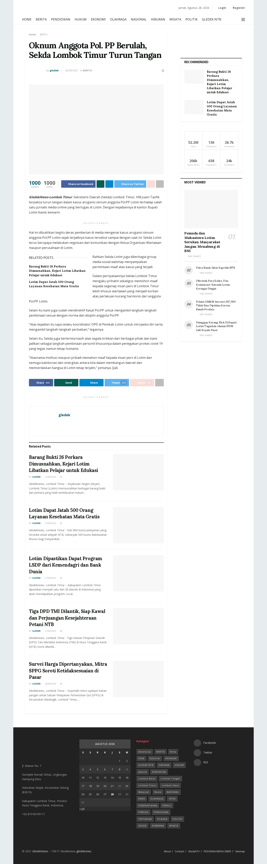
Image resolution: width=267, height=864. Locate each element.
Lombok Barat (146, 778)
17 (83, 786)
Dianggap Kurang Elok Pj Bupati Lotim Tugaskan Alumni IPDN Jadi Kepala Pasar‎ (216, 326)
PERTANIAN (145, 818)
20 (105, 786)
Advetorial (144, 751)
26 (97, 794)
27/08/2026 (50, 476)
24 (83, 794)
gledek (54, 70)
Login (222, 8)
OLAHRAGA (118, 19)
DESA (141, 758)
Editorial (155, 758)
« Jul (81, 809)
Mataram (143, 791)
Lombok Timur (147, 785)
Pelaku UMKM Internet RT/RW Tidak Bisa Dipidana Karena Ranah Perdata (216, 305)
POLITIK (191, 19)
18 (90, 786)
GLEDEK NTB (211, 19)
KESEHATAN (159, 771)
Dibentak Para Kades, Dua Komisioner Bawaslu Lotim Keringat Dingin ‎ (213, 284)
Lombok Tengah (170, 778)
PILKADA (162, 818)
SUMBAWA (158, 825)
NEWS (141, 798)
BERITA (41, 19)
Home (32, 34)
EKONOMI (98, 19)
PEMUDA (143, 812)
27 (105, 794)
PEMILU (166, 805)
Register (238, 8)
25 (90, 794)
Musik (157, 791)
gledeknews (83, 851)
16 (126, 777)
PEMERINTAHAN (147, 805)
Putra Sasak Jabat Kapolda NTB (216, 267)
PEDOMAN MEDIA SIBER (217, 851)
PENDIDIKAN (60, 19)
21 (112, 786)
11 (90, 777)
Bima (173, 751)
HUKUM (81, 19)
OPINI (172, 798)
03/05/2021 (71, 70)
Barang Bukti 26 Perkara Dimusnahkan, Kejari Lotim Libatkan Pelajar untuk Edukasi (57, 271)
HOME (26, 19)
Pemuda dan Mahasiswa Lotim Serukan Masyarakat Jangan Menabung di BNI (202, 242)
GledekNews (40, 851)
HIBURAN (158, 19)
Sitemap (240, 851)
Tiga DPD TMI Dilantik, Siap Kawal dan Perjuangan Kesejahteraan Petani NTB (67, 617)
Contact (179, 851)
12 (97, 777)
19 (97, 786)
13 (105, 777)
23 (126, 786)
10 (83, 777)
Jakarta (142, 771)
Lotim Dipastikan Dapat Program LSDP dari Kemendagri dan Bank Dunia (65, 565)
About (167, 851)
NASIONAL (139, 19)
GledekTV (194, 851)
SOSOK (142, 825)
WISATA (175, 19)
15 (119, 777)
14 (112, 777)
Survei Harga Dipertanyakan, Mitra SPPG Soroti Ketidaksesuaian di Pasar (68, 670)
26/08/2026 (50, 683)
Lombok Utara (170, 785)
